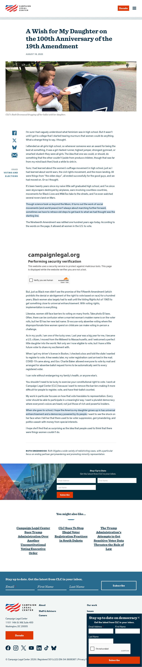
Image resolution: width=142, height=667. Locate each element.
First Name (120, 626)
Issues (90, 611)
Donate (123, 8)
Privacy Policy (85, 659)
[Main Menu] (134, 8)
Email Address (95, 626)
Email (10, 586)
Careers (43, 615)
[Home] (18, 8)
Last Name (94, 636)
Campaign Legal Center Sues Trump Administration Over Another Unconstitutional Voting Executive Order (33, 540)
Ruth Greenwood (36, 451)
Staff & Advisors (47, 611)
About (42, 605)
